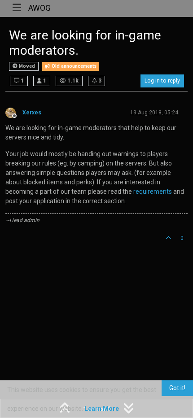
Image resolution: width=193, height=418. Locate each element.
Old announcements (73, 66)
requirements (152, 191)
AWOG (39, 8)
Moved (26, 66)
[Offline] (13, 112)
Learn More (101, 408)
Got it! (177, 388)
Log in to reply (162, 81)
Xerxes (31, 112)
